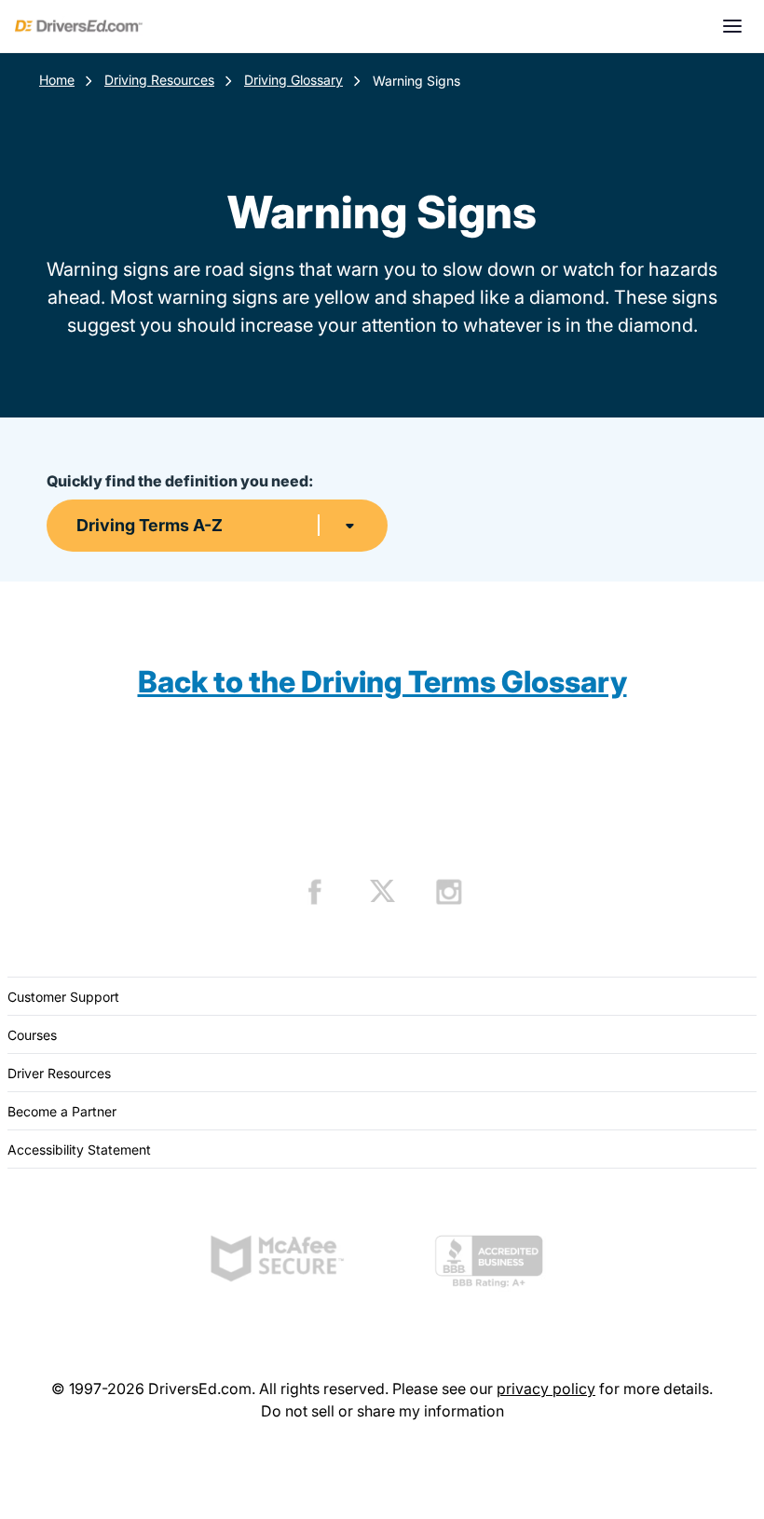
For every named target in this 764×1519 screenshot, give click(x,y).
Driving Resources (159, 80)
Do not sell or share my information (382, 1411)
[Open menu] (732, 26)
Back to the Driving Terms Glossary (382, 682)
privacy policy (546, 1388)
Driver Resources (59, 1073)
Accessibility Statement (79, 1149)
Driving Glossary (293, 80)
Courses (32, 1035)
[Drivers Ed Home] (79, 26)
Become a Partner (61, 1111)
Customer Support (63, 997)
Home (57, 80)
